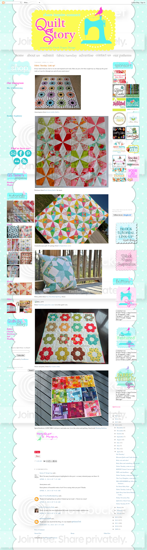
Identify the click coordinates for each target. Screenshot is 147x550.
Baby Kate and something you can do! (128, 463)
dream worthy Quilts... (53, 112)
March (119, 507)
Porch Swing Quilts (50, 190)
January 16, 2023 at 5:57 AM (52, 525)
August (119, 440)
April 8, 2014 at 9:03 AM (50, 491)
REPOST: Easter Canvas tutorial (126, 469)
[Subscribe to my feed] (24, 164)
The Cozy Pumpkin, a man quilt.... (126, 478)
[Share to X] (51, 461)
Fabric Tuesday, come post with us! (127, 475)
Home (72, 533)
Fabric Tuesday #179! (123, 504)
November (120, 431)
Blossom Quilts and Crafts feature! (126, 457)
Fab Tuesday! (120, 454)
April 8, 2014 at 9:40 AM (50, 502)
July (118, 443)
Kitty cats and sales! (122, 460)
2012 (117, 520)
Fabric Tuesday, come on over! (125, 466)
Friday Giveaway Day (123, 498)
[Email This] (47, 461)
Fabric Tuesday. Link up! (44, 65)
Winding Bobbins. (101, 428)
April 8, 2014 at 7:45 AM (50, 479)
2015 (117, 422)
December (120, 428)
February (120, 510)
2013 (117, 517)
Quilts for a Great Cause (123, 501)
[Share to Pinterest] (56, 461)
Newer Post (37, 533)
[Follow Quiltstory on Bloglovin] (122, 216)
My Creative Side (54, 366)
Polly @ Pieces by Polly (47, 507)
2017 (117, 416)
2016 (117, 419)
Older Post (107, 533)
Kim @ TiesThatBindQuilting (49, 496)
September (120, 437)
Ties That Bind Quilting (53, 297)
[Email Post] (44, 461)
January (119, 513)
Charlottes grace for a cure (46, 305)
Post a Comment (39, 530)
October (119, 434)
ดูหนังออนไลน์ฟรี (45, 519)
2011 (117, 523)
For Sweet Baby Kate (122, 486)
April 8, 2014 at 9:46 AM (50, 513)
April (118, 452)
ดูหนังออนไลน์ (76, 522)
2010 (117, 526)
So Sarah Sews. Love (64, 246)
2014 (117, 425)
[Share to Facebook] (54, 461)
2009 (117, 529)
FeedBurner (24, 359)
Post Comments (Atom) (50, 538)
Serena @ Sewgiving (46, 473)
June (118, 446)
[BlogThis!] (49, 461)
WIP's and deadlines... (123, 472)
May (118, 449)
